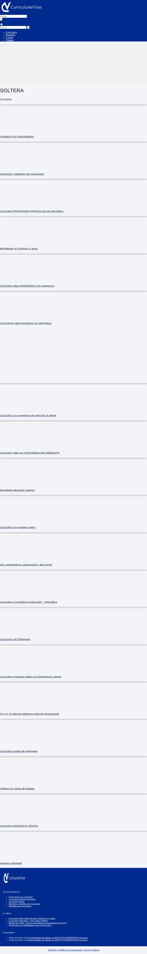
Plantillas (10, 35)
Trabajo (9, 40)
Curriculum (11, 32)
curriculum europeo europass (22, 899)
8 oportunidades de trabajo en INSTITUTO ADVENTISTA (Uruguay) (57, 938)
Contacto (52, 950)
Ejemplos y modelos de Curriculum (24, 904)
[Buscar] (1, 19)
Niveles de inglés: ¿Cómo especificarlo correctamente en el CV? (38, 923)
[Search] (28, 27)
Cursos (9, 37)
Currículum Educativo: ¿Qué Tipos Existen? (28, 921)
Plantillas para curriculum (20, 906)
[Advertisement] (73, 64)
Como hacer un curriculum (21, 897)
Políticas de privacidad (70, 950)
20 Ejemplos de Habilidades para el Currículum (30, 925)
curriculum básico (17, 901)
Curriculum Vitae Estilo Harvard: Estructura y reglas (32, 918)
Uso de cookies (91, 950)
